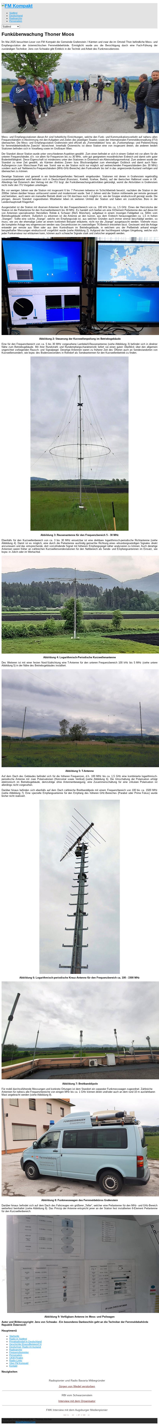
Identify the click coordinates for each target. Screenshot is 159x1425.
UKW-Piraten (16, 1357)
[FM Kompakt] (17, 5)
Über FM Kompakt (18, 1363)
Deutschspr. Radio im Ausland (25, 1347)
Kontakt (13, 1366)
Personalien (15, 1355)
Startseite (14, 1336)
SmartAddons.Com (25, 1422)
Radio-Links (15, 1360)
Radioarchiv (15, 1349)
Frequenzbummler (19, 1352)
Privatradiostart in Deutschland (25, 1341)
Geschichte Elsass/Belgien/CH (25, 1344)
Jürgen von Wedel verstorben (77, 1386)
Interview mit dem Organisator (76, 1401)
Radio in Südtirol (18, 1339)
